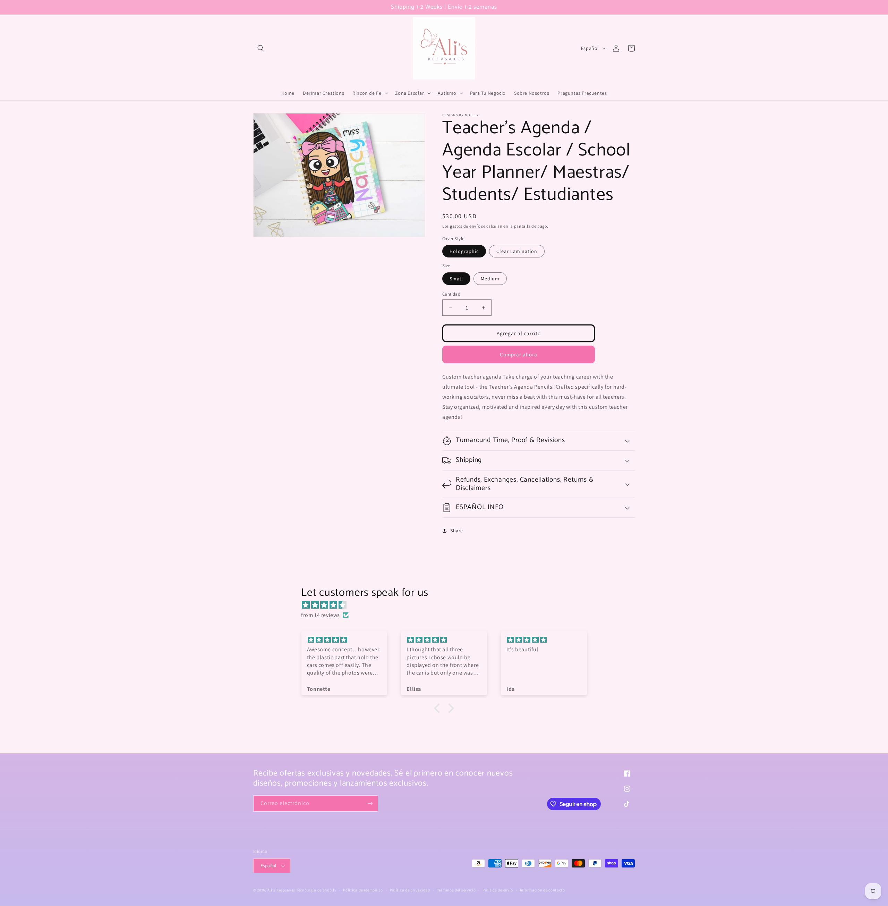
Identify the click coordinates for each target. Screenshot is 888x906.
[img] (447, 605)
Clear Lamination (516, 251)
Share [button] (456, 530)
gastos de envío (465, 226)
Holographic (464, 251)
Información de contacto (542, 890)
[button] (260, 48)
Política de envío (498, 890)
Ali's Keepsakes (281, 890)
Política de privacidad (410, 890)
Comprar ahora (518, 354)
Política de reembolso (363, 890)
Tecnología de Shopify (316, 890)
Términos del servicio (456, 890)
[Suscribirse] (370, 803)
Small (456, 279)
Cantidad (451, 294)
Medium (490, 279)
